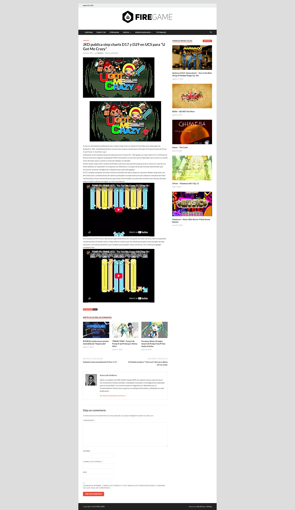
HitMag (209, 506)
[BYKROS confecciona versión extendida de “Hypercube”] (96, 330)
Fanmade (86, 40)
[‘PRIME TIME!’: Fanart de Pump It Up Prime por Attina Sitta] (125, 330)
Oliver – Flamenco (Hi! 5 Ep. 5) (185, 183)
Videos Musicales (142, 32)
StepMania (114, 32)
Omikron (100, 53)
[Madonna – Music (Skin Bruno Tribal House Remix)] (192, 204)
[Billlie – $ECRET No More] (192, 96)
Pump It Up (101, 32)
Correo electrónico (93, 462)
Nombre (87, 451)
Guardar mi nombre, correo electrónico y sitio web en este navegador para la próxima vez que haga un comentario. (124, 487)
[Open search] (211, 32)
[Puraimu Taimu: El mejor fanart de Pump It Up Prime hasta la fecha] (154, 330)
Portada (89, 32)
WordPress (201, 506)
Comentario (89, 420)
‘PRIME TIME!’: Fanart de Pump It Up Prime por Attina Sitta (124, 343)
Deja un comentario (111, 53)
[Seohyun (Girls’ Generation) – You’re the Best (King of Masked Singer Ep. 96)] (192, 57)
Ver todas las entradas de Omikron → (113, 395)
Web (85, 472)
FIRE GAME (100, 506)
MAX (95, 309)
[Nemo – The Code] (192, 132)
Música (126, 32)
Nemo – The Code (180, 147)
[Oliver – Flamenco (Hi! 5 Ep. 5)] (192, 168)
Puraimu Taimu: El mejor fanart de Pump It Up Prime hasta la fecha (153, 343)
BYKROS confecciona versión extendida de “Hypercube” (96, 342)
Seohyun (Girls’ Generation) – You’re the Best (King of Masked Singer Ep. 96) (192, 74)
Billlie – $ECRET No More (183, 111)
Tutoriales (161, 32)
